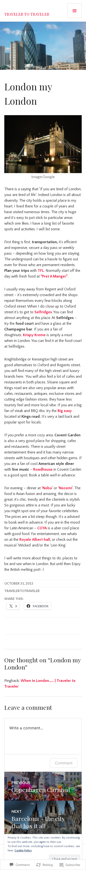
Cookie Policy (23, 850)
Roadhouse (43, 469)
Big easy (65, 411)
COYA (42, 528)
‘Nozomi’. (66, 488)
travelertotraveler (22, 591)
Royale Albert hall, (35, 539)
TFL (41, 270)
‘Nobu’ (47, 488)
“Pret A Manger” (54, 276)
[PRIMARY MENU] (74, 10)
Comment (64, 763)
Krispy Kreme (34, 335)
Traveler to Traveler (26, 14)
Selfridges (43, 312)
